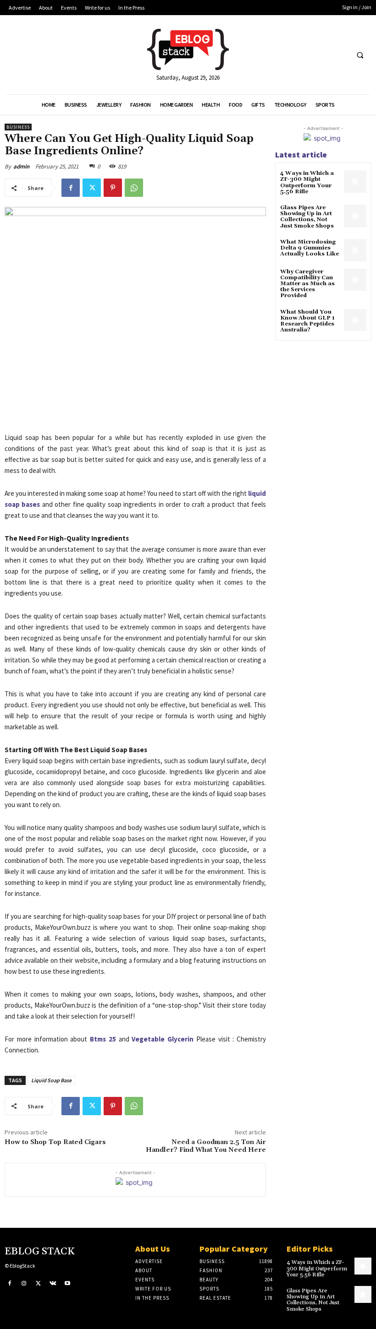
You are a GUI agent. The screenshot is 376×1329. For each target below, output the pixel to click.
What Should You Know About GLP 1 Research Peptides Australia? (307, 321)
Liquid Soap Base (51, 1080)
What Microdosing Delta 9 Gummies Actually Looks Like (309, 248)
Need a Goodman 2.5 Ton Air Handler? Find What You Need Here (206, 1146)
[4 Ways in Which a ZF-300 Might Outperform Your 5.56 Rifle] (355, 181)
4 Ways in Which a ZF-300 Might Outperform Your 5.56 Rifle (307, 182)
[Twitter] (92, 188)
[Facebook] (70, 188)
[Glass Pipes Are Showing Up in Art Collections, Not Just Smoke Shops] (355, 216)
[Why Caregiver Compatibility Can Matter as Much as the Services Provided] (355, 280)
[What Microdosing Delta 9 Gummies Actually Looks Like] (355, 250)
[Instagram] (24, 1284)
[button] (359, 54)
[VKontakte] (53, 1284)
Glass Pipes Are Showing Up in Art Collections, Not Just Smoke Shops (307, 216)
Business (18, 127)
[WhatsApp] (134, 188)
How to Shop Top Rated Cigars (55, 1142)
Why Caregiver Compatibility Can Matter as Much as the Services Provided (307, 283)
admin (21, 166)
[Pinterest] (113, 188)
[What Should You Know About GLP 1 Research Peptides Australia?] (355, 320)
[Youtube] (67, 1284)
